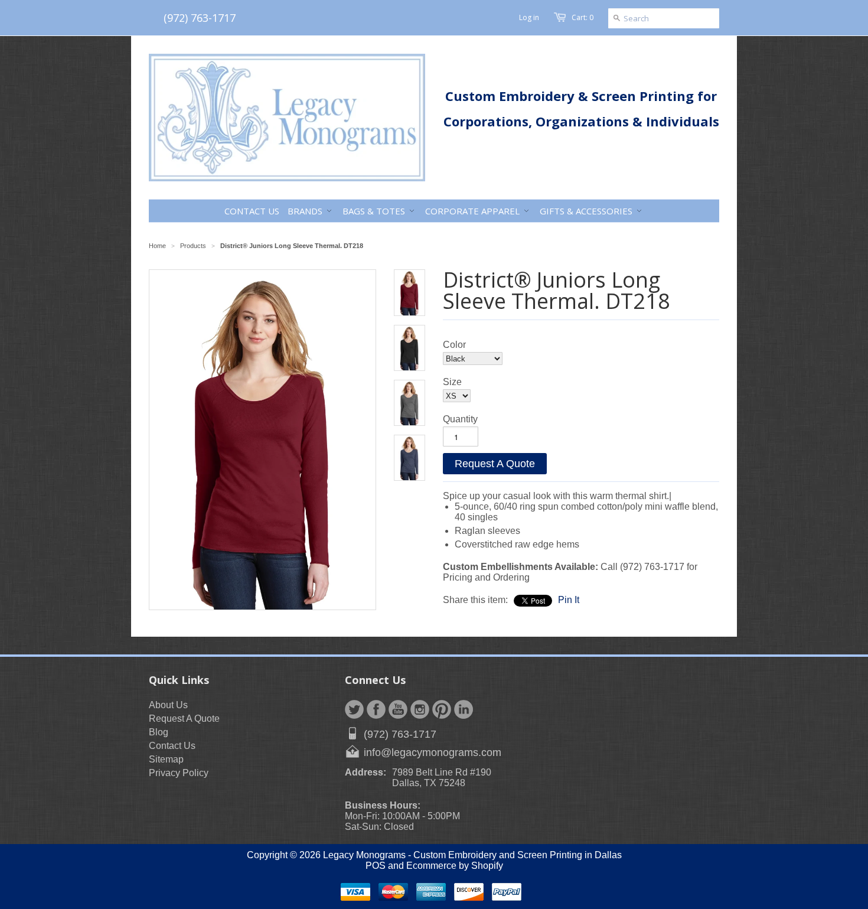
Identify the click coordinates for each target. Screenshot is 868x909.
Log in (529, 17)
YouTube (398, 709)
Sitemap (166, 759)
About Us (168, 705)
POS (376, 866)
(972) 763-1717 (200, 18)
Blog (158, 732)
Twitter (354, 709)
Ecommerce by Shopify (454, 866)
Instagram (419, 709)
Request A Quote (495, 464)
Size (452, 382)
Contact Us (172, 746)
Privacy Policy (178, 773)
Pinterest (441, 709)
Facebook (376, 709)
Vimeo (463, 709)
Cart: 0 (582, 17)
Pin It (568, 600)
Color (454, 345)
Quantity (460, 419)
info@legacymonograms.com (432, 752)
